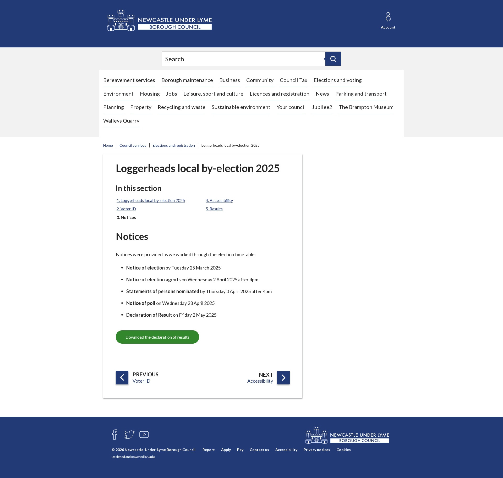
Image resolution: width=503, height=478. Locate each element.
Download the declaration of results (157, 336)
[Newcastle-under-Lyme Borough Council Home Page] (159, 21)
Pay (240, 449)
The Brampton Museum (366, 107)
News (322, 93)
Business (229, 80)
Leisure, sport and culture (213, 93)
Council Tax (293, 80)
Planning (113, 107)
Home (108, 145)
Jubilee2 (322, 107)
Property (140, 107)
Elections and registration (174, 145)
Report (209, 449)
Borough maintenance (187, 80)
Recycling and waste (181, 107)
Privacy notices (317, 449)
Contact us (259, 449)
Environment (118, 93)
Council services (132, 145)
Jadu (151, 457)
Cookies (343, 449)
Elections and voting (338, 80)
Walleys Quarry (121, 120)
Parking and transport (361, 93)
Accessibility (286, 449)
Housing (150, 93)
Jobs (171, 93)
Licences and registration (279, 93)
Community (260, 80)
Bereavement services (129, 80)
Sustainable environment (241, 107)
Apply (226, 449)
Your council (291, 107)
